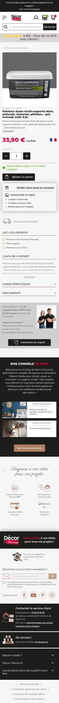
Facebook (24, 595)
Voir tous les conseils (29, 448)
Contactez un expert (32, 342)
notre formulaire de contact (40, 623)
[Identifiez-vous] (36, 17)
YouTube (33, 595)
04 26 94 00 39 (38, 613)
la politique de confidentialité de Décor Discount (31, 585)
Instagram (52, 595)
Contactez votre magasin (27, 626)
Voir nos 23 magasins (29, 9)
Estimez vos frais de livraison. (26, 221)
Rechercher (50, 27)
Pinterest (42, 595)
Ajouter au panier (22, 176)
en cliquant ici (41, 642)
